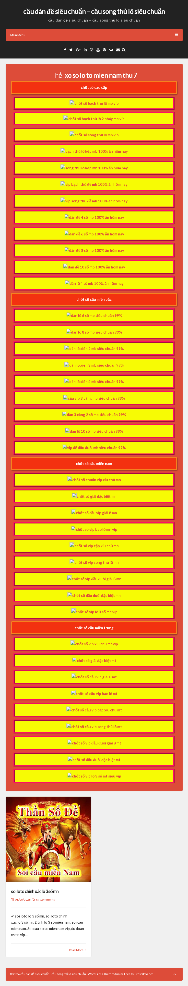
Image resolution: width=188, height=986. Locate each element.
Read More (76, 950)
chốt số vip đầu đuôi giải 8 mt (96, 743)
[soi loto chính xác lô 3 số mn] (48, 839)
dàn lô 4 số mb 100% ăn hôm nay (97, 283)
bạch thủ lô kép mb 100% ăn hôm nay (96, 151)
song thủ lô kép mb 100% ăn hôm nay (96, 168)
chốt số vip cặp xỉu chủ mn (96, 546)
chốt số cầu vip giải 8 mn (96, 512)
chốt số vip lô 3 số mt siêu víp (96, 776)
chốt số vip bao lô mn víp (96, 529)
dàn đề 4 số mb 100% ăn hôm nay (96, 217)
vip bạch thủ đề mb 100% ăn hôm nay (96, 184)
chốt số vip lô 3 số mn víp (97, 612)
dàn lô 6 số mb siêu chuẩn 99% (96, 315)
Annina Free (122, 974)
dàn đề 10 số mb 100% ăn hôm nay (96, 267)
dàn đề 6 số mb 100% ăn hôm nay (96, 234)
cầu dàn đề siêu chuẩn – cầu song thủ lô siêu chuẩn (94, 11)
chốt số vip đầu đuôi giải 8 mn (96, 579)
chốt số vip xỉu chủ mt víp (96, 644)
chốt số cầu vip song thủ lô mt (96, 726)
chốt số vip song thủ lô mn (96, 562)
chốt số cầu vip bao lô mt (97, 693)
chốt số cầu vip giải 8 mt (96, 677)
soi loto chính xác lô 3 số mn (35, 891)
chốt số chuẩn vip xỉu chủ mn (96, 479)
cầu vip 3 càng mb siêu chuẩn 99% (96, 398)
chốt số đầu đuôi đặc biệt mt (96, 759)
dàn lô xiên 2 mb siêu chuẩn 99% (96, 348)
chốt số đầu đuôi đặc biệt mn (96, 595)
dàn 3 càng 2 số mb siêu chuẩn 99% (96, 414)
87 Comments (45, 899)
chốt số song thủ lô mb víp (96, 135)
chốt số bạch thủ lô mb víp (96, 103)
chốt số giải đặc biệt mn (97, 496)
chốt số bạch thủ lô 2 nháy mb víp (96, 118)
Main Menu (17, 35)
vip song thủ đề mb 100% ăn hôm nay (96, 201)
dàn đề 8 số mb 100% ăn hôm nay (96, 250)
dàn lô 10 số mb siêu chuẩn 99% (96, 431)
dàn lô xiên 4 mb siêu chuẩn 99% (96, 381)
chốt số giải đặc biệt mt (96, 660)
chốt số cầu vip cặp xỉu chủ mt (96, 710)
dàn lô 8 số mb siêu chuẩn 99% (96, 332)
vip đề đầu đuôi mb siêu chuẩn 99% (96, 447)
